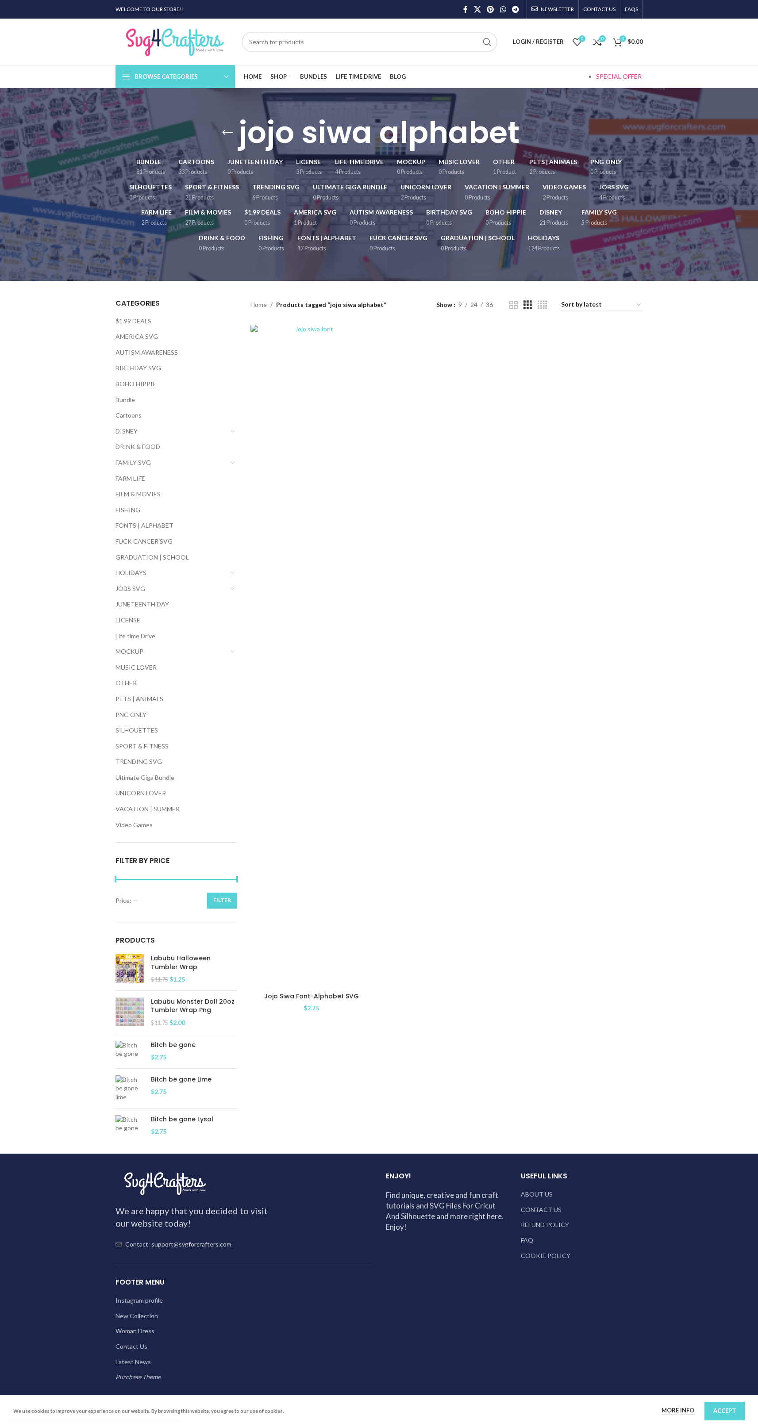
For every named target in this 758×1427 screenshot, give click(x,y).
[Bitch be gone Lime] (129, 1088)
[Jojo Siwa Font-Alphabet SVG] (311, 656)
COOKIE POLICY (545, 1255)
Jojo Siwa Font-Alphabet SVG (311, 996)
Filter (222, 900)
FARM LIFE (130, 478)
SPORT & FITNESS (142, 746)
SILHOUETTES (136, 730)
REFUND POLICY (545, 1224)
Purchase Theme (138, 1377)
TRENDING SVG (138, 761)
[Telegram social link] (515, 9)
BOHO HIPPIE (135, 383)
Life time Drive (135, 636)
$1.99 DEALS (133, 321)
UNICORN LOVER (140, 793)
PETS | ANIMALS (139, 698)
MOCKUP (129, 651)
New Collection (136, 1316)
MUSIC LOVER (136, 667)
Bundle (125, 399)
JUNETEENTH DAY (142, 604)
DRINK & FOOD (137, 446)
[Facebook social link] (465, 9)
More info (679, 1410)
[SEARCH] (487, 42)
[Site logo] (174, 41)
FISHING (127, 510)
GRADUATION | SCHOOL (152, 557)
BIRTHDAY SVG (138, 368)
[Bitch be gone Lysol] (129, 1125)
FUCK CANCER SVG (144, 541)
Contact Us (131, 1346)
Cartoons (128, 415)
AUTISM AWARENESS (146, 352)
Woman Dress (134, 1331)
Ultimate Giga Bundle (144, 777)
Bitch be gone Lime (181, 1079)
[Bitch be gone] (129, 1051)
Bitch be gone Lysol (182, 1119)
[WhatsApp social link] (503, 9)
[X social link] (477, 9)
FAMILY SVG (133, 462)
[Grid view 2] (513, 305)
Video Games (134, 825)
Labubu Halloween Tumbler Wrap (181, 962)
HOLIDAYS (130, 572)
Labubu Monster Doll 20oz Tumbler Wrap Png (193, 1006)
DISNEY (126, 431)
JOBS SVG (130, 588)
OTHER (126, 683)
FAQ (527, 1240)
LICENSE (127, 620)
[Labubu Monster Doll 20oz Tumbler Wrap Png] (129, 1012)
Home (258, 304)
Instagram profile (139, 1300)
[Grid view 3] (527, 305)
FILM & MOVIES (138, 494)
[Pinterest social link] (490, 9)
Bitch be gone (173, 1045)
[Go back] (227, 133)
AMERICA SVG (136, 336)
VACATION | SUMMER (147, 809)
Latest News (133, 1362)
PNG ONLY (130, 714)
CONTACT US (541, 1209)
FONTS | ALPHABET (144, 525)
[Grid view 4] (542, 305)
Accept (724, 1410)
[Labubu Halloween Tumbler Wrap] (129, 969)
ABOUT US (537, 1194)
